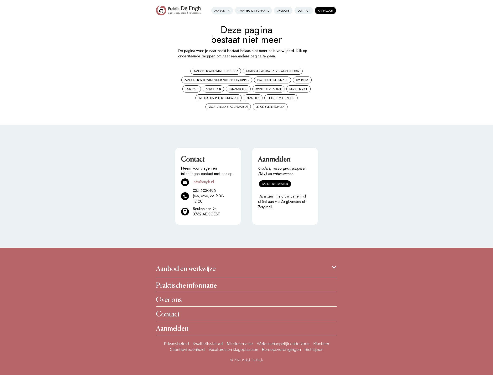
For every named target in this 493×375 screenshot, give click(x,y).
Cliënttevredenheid (187, 349)
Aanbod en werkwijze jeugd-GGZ (216, 71)
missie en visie (298, 88)
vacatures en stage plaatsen (228, 106)
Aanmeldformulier (275, 183)
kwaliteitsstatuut (268, 88)
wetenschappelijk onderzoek (219, 97)
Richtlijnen (314, 349)
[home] (178, 7)
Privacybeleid (238, 88)
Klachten (321, 344)
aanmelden (213, 88)
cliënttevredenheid (280, 97)
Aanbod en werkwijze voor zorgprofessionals (216, 80)
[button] (222, 10)
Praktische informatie (253, 10)
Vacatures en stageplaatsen (233, 349)
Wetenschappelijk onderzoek (283, 344)
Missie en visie (240, 344)
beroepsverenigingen (270, 106)
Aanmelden (325, 10)
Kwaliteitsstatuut (208, 344)
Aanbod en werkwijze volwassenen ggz (272, 71)
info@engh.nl (203, 182)
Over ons (283, 10)
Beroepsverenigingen (281, 349)
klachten (253, 97)
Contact (304, 10)
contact (191, 88)
